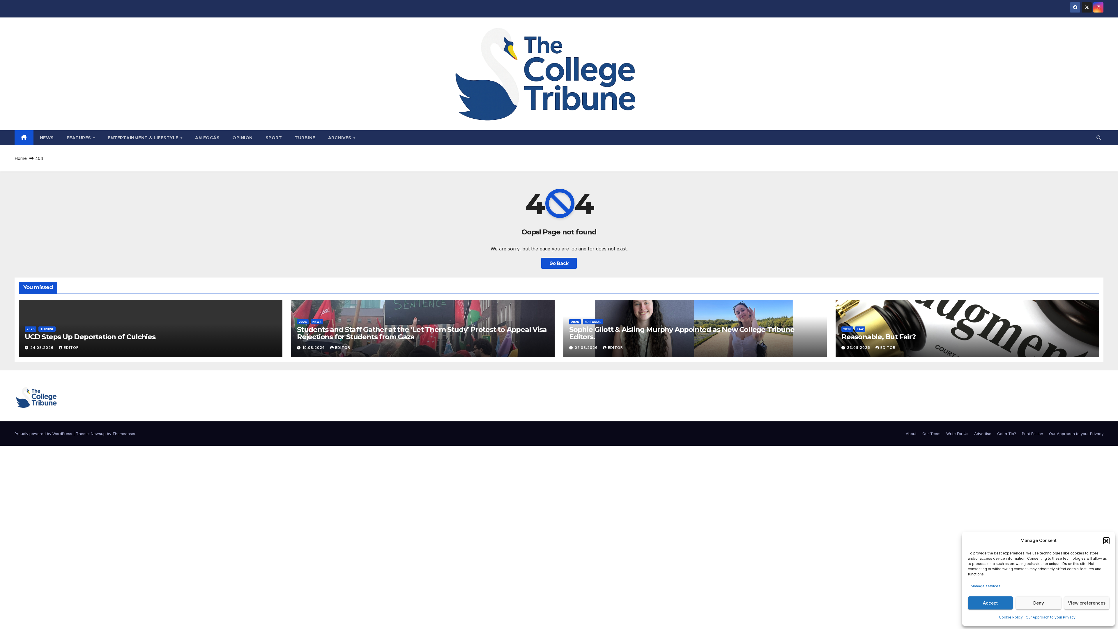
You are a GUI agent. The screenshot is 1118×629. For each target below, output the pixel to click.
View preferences (1086, 603)
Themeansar (123, 433)
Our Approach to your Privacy (1050, 617)
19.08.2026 (314, 347)
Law (860, 329)
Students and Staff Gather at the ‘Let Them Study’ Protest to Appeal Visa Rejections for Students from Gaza (422, 333)
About (911, 433)
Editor (71, 347)
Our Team (931, 433)
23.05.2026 (859, 347)
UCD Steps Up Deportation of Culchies (90, 337)
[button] (1106, 540)
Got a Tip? (1006, 433)
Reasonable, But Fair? (878, 337)
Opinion (242, 137)
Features (80, 137)
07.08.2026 (587, 347)
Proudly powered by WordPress (44, 433)
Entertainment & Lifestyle (144, 137)
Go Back (559, 263)
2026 (30, 329)
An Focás (207, 137)
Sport (274, 137)
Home (21, 158)
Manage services (985, 586)
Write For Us (957, 433)
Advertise (982, 433)
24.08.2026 (42, 347)
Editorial (593, 322)
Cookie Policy (1011, 617)
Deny (1038, 603)
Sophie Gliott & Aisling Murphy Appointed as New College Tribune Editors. (681, 333)
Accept (990, 603)
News (47, 137)
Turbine (305, 137)
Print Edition (1032, 433)
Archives (340, 137)
